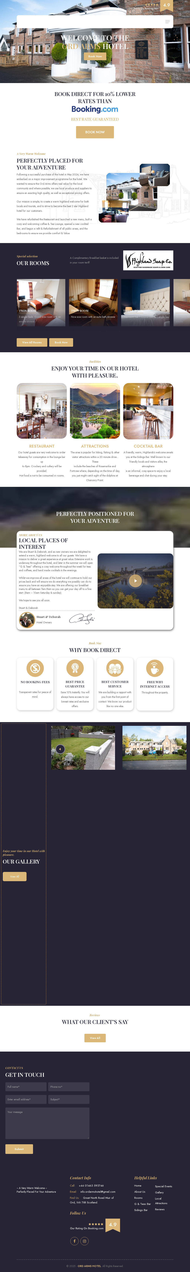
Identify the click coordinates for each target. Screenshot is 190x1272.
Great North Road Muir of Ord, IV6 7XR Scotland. (92, 1200)
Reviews (160, 1209)
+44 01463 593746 (87, 1186)
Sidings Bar (141, 1210)
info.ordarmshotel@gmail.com (92, 1192)
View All (14, 876)
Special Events (163, 1186)
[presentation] (60, 749)
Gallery (159, 1192)
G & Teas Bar (142, 1204)
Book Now (95, 56)
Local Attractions (161, 1201)
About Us (139, 1192)
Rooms (138, 1198)
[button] (168, 22)
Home (137, 1186)
